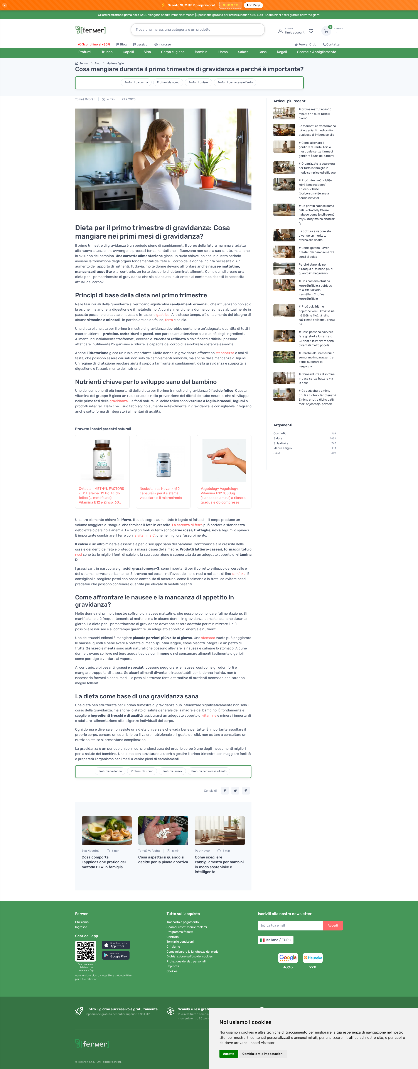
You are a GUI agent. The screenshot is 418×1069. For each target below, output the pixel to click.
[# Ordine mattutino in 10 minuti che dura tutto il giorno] (284, 113)
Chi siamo (82, 922)
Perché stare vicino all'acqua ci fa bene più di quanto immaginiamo (316, 269)
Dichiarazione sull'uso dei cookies (190, 956)
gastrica (163, 315)
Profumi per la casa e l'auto (235, 82)
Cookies (172, 971)
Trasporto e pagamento (183, 922)
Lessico (142, 44)
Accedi (333, 925)
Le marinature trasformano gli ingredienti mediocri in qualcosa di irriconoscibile (317, 130)
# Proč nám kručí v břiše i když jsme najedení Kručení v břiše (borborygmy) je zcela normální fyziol (316, 189)
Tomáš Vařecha (149, 851)
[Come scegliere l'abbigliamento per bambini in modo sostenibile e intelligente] (220, 830)
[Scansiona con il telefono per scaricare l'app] (87, 951)
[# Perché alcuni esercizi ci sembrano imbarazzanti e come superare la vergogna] (284, 359)
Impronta (173, 966)
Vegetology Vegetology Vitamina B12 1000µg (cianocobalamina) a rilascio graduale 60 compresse (223, 495)
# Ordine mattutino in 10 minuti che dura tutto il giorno (315, 113)
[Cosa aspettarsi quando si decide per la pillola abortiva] (163, 830)
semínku (239, 574)
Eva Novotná (90, 851)
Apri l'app (253, 5)
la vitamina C (144, 535)
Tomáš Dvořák (85, 99)
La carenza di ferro (187, 525)
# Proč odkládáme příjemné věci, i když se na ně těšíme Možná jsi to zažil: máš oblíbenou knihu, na (317, 315)
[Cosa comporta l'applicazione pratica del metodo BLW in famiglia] (107, 830)
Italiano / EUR (277, 940)
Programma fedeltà (180, 932)
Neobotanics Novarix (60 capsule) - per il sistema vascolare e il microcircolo (161, 493)
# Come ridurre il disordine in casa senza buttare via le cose (317, 378)
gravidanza (119, 401)
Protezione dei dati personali (186, 961)
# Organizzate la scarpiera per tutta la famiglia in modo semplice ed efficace (317, 168)
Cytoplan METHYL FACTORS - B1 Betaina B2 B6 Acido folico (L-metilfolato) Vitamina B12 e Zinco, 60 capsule (101, 496)
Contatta (333, 44)
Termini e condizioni (180, 942)
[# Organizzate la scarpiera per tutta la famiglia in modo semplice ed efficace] (284, 168)
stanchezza (225, 353)
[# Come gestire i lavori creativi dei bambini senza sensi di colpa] (284, 252)
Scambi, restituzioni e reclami (187, 927)
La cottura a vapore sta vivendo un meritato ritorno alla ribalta (315, 235)
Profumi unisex (198, 82)
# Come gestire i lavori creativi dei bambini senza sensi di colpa (316, 252)
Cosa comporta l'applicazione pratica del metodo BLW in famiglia (104, 862)
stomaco (208, 638)
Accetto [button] (228, 1054)
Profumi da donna (136, 82)
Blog (123, 44)
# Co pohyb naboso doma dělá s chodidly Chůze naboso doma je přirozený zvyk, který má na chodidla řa (317, 214)
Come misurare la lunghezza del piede (193, 952)
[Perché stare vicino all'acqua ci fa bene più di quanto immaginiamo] (284, 269)
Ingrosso (164, 44)
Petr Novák (202, 851)
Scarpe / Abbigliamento (316, 52)
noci (78, 554)
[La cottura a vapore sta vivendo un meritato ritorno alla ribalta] (284, 235)
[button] (116, 945)
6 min (110, 99)
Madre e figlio (115, 63)
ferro (169, 320)
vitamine (209, 715)
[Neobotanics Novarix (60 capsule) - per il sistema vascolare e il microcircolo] (163, 458)
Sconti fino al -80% (96, 44)
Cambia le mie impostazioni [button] (262, 1054)
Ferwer (84, 63)
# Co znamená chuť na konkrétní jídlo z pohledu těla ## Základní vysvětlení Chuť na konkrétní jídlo (315, 290)
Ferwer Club (307, 44)
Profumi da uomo (168, 82)
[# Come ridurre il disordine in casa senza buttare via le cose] (284, 378)
